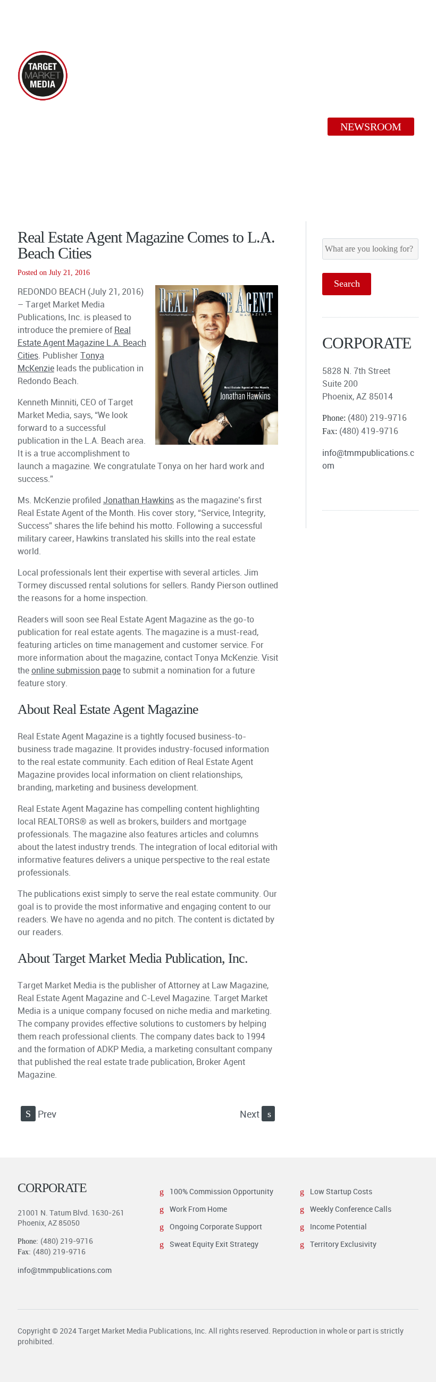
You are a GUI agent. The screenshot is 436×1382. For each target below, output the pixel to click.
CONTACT (57, 147)
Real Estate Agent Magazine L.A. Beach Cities (82, 342)
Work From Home (198, 1209)
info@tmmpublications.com (65, 1270)
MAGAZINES (132, 126)
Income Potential (338, 1226)
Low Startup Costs (341, 1191)
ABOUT (51, 126)
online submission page (76, 670)
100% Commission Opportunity (221, 1191)
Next (255, 1114)
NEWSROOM (370, 126)
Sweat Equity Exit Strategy (214, 1244)
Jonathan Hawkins (138, 500)
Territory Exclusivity (343, 1244)
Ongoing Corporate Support (216, 1226)
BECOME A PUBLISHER (252, 126)
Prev (41, 1114)
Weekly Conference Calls (350, 1209)
